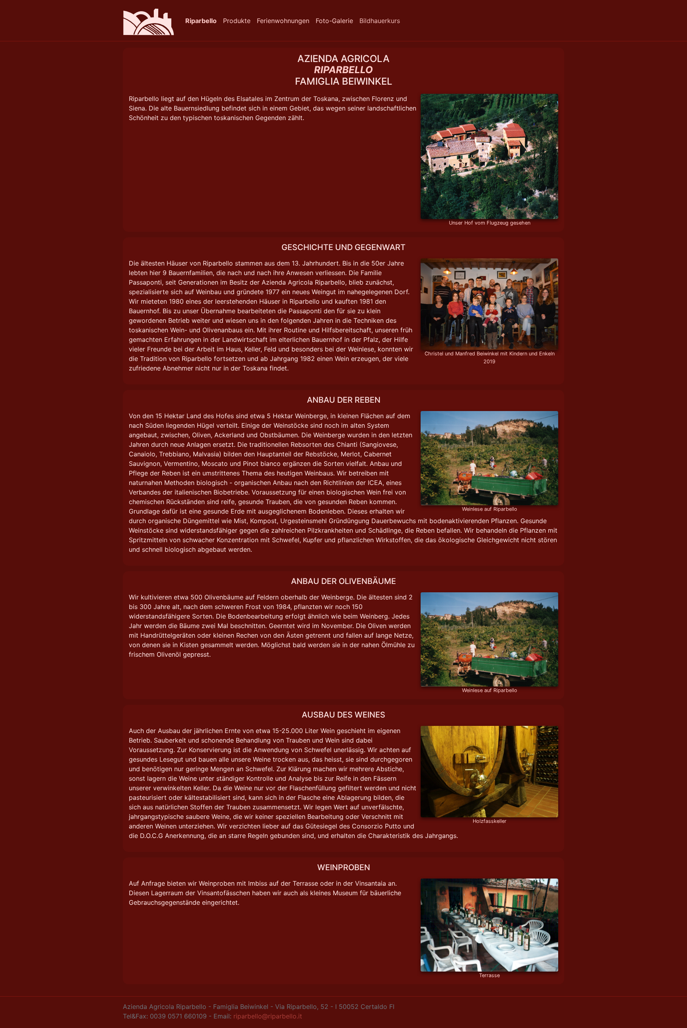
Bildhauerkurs (379, 21)
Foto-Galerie (334, 21)
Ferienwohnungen (283, 21)
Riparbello (201, 21)
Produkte (236, 21)
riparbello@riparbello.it (267, 1016)
